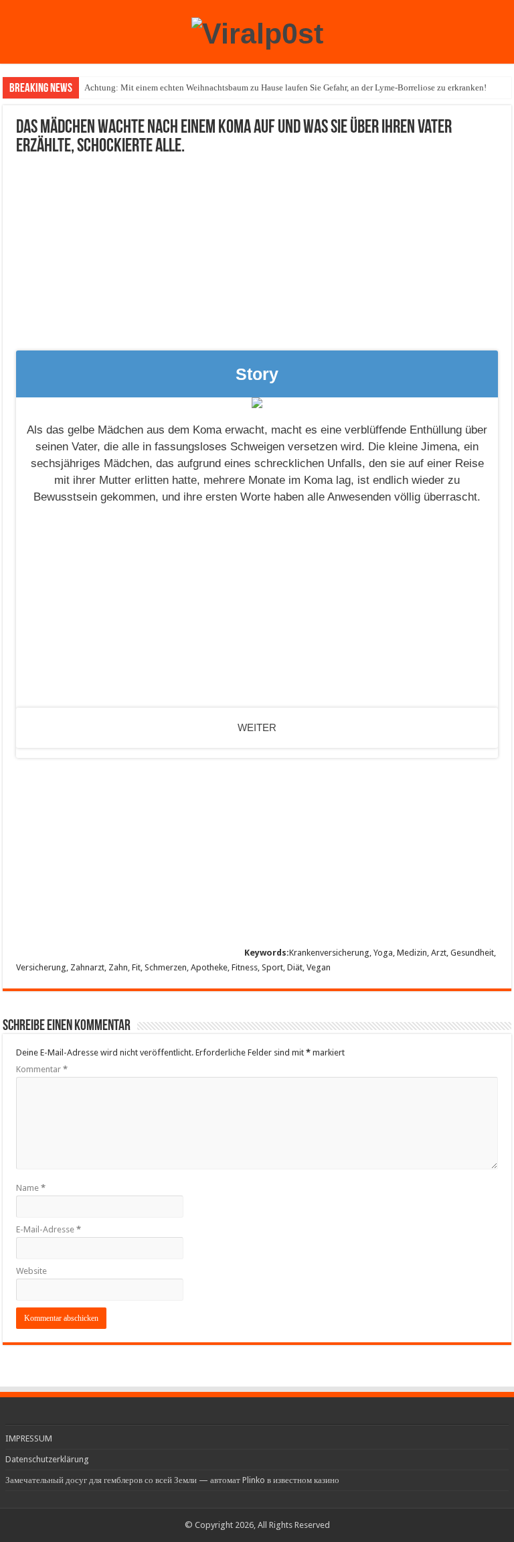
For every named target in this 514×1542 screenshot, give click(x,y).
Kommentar (42, 1069)
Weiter (257, 727)
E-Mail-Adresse (48, 1229)
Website (31, 1271)
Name (31, 1188)
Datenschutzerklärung (47, 1459)
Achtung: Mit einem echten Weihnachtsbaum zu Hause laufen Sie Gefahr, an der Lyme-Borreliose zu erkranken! (285, 87)
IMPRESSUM (28, 1438)
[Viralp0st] (257, 31)
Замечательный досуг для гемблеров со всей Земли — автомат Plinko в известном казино (172, 1480)
